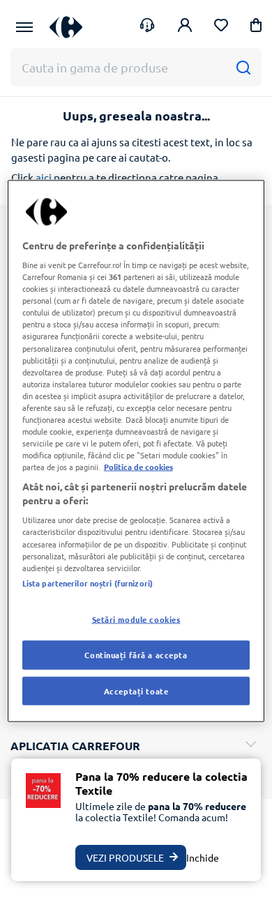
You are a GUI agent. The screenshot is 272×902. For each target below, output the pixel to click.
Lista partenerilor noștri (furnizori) (87, 582)
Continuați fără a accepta (135, 654)
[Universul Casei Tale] (66, 27)
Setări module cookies (136, 618)
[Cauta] (243, 67)
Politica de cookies (138, 466)
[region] (136, 451)
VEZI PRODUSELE (125, 857)
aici (44, 177)
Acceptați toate (136, 690)
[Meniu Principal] (24, 27)
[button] (256, 27)
